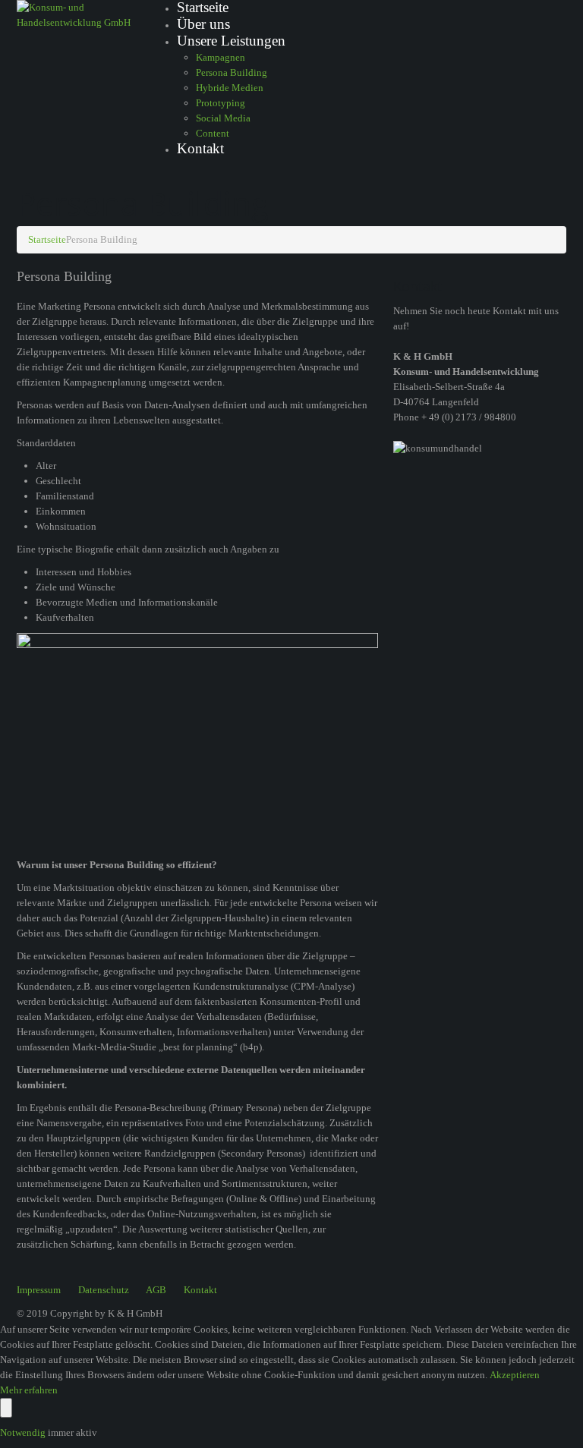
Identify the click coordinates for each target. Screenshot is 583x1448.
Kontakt (200, 148)
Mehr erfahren (29, 1390)
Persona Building (231, 72)
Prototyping (220, 103)
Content (212, 133)
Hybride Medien (229, 87)
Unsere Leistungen (231, 41)
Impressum (39, 1289)
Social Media (223, 118)
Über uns (203, 24)
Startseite (47, 239)
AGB (156, 1289)
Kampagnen (220, 57)
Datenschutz (103, 1289)
